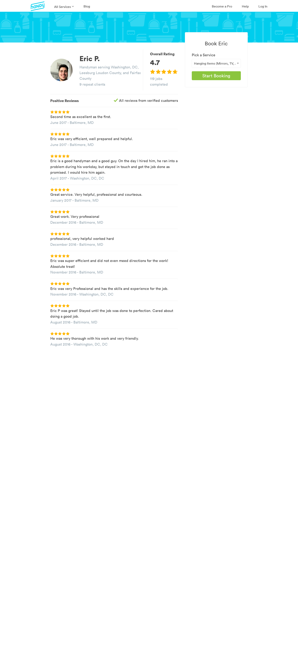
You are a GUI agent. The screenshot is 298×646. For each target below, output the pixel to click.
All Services (62, 7)
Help (245, 6)
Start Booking (216, 75)
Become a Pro (222, 6)
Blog (87, 6)
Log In (262, 6)
